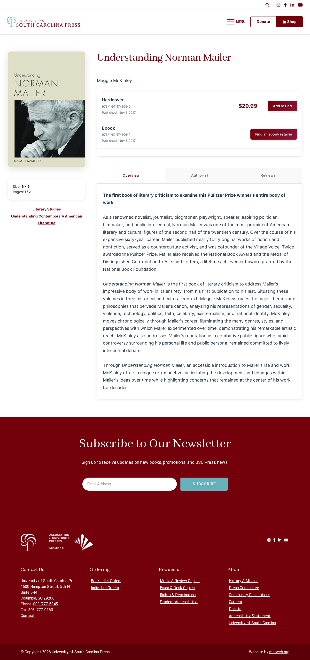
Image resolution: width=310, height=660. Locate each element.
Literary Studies (46, 209)
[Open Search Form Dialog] (267, 5)
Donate (235, 609)
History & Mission (243, 580)
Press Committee (244, 587)
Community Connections (249, 594)
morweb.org (279, 652)
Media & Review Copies (180, 580)
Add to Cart (282, 106)
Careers (235, 602)
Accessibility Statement (250, 616)
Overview (131, 175)
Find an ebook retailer (274, 134)
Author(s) (199, 175)
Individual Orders (105, 587)
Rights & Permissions (178, 594)
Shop (291, 21)
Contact (28, 615)
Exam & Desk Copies (177, 587)
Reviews (268, 175)
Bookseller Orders (106, 580)
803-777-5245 (45, 604)
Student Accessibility (179, 602)
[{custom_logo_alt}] (43, 21)
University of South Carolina (252, 623)
